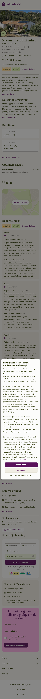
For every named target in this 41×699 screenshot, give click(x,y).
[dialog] (20, 419)
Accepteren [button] (21, 465)
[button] (20, 475)
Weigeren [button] (21, 470)
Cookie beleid (22, 459)
